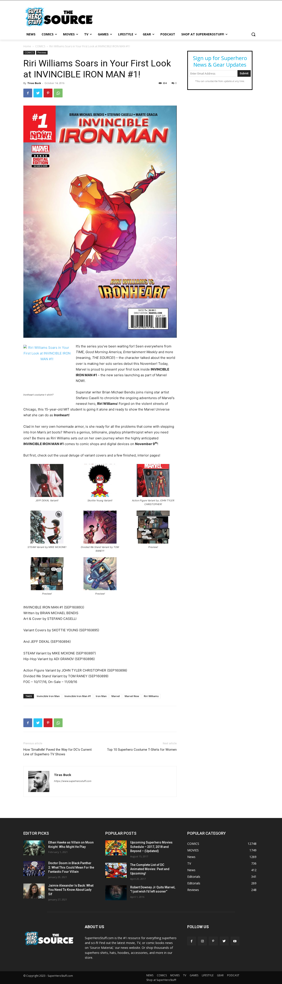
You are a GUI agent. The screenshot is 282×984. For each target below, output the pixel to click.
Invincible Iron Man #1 (78, 696)
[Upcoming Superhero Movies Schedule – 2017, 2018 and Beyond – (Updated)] (116, 847)
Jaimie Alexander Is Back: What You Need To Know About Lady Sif (70, 890)
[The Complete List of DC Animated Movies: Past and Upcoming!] (116, 870)
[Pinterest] (48, 93)
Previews (41, 52)
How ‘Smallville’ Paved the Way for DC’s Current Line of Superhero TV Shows (57, 752)
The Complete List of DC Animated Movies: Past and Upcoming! (149, 869)
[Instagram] (202, 941)
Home (27, 46)
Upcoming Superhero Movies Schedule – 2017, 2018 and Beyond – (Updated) (151, 847)
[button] (253, 34)
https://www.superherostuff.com (72, 781)
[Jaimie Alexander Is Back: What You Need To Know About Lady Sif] (34, 891)
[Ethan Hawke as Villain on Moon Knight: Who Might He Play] (34, 847)
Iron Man (101, 696)
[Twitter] (37, 93)
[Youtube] (235, 941)
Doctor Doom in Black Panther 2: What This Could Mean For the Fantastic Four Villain (71, 867)
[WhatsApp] (58, 93)
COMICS (40, 46)
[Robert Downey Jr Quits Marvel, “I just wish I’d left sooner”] (116, 892)
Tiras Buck (34, 83)
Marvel (115, 696)
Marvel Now (132, 696)
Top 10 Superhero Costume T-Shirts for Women (142, 750)
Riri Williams (151, 696)
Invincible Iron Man (48, 696)
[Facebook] (27, 93)
